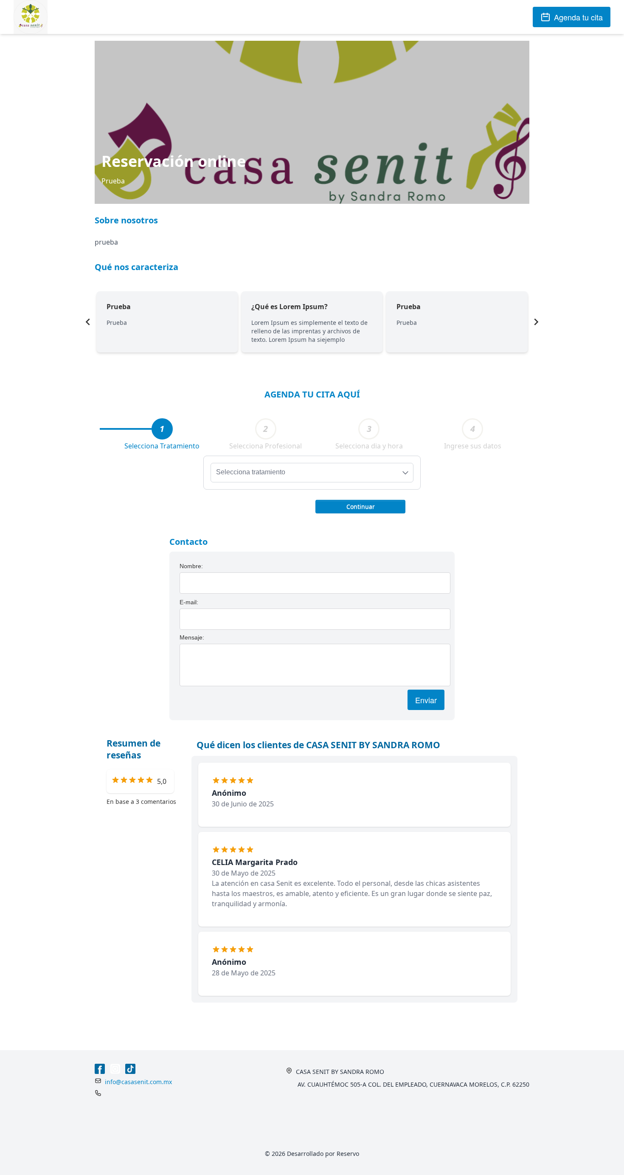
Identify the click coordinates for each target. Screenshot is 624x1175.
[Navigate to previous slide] (88, 322)
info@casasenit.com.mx (138, 1082)
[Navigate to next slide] (536, 322)
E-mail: (189, 602)
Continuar (360, 506)
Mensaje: (192, 637)
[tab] (162, 429)
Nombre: (191, 566)
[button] (360, 505)
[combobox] (312, 472)
